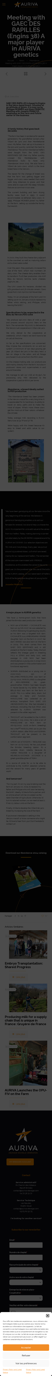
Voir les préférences (26, 1363)
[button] (47, 1315)
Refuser (26, 1355)
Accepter (26, 1347)
